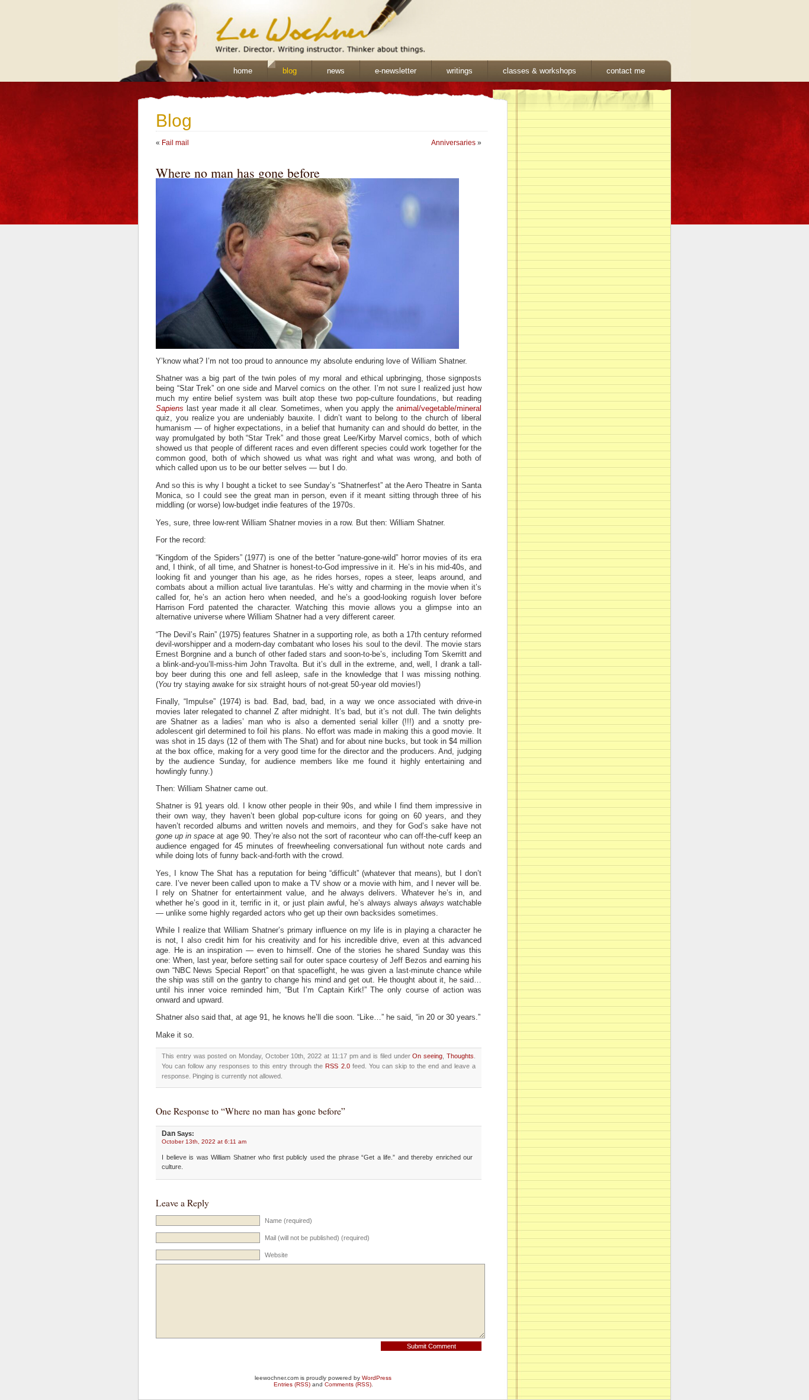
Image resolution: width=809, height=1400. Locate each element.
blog (289, 70)
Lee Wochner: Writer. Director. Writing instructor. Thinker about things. (266, 30)
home (242, 70)
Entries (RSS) (292, 1384)
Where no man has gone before (238, 172)
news (336, 70)
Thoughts (460, 1055)
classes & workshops (539, 70)
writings (460, 70)
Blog (174, 120)
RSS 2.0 (337, 1066)
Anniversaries (453, 143)
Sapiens (170, 408)
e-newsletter (395, 70)
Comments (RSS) (348, 1384)
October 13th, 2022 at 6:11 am (204, 1141)
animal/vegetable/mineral (438, 408)
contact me (625, 70)
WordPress (376, 1378)
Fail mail (175, 143)
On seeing (427, 1055)
